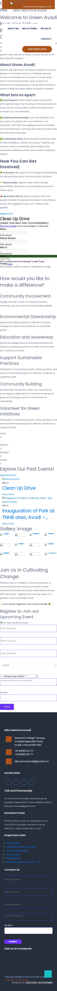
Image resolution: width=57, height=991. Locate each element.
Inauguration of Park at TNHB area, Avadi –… (28, 514)
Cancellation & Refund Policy (20, 846)
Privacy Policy (13, 854)
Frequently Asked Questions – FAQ (23, 862)
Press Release (13, 843)
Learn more (8, 494)
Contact (46, 38)
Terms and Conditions (17, 850)
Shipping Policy (13, 858)
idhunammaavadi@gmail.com (32, 761)
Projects (45, 28)
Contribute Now (37, 49)
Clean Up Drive (19, 488)
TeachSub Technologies (16, 979)
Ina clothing (29, 28)
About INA (13, 28)
